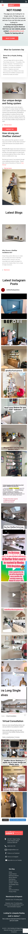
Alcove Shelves (13, 891)
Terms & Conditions (14, 903)
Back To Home (10, 38)
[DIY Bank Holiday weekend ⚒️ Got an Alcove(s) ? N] (14, 766)
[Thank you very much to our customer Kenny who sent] (14, 818)
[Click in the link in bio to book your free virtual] (14, 740)
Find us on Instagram (12, 870)
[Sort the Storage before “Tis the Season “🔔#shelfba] (14, 582)
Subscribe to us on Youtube (14, 874)
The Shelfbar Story (14, 898)
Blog (10, 902)
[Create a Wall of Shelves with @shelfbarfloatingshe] (14, 372)
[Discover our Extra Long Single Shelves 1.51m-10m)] (14, 713)
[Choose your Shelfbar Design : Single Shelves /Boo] (14, 399)
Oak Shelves (12, 893)
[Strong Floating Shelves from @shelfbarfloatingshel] (14, 425)
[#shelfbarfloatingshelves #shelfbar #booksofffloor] (14, 477)
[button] (3, 72)
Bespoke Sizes (13, 895)
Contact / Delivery (13, 896)
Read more (7, 283)
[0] (26, 1)
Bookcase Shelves (14, 889)
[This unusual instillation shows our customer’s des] (14, 320)
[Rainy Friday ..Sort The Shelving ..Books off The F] (14, 451)
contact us (9, 143)
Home (10, 886)
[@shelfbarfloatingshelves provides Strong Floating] (14, 635)
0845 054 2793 (11, 860)
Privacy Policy (12, 905)
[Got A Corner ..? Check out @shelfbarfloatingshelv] (14, 661)
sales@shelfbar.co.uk (16, 31)
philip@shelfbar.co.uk (12, 863)
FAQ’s (10, 900)
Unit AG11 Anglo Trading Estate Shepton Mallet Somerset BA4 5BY (13, 854)
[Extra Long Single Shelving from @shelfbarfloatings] (14, 530)
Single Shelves (13, 887)
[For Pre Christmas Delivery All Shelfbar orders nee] (14, 556)
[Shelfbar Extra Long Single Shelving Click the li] (14, 504)
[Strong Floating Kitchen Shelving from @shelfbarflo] (14, 687)
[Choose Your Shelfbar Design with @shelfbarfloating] (14, 346)
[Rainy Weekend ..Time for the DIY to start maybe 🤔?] (14, 608)
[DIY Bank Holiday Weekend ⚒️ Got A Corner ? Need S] (14, 792)
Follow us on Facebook (13, 867)
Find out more (8, 138)
